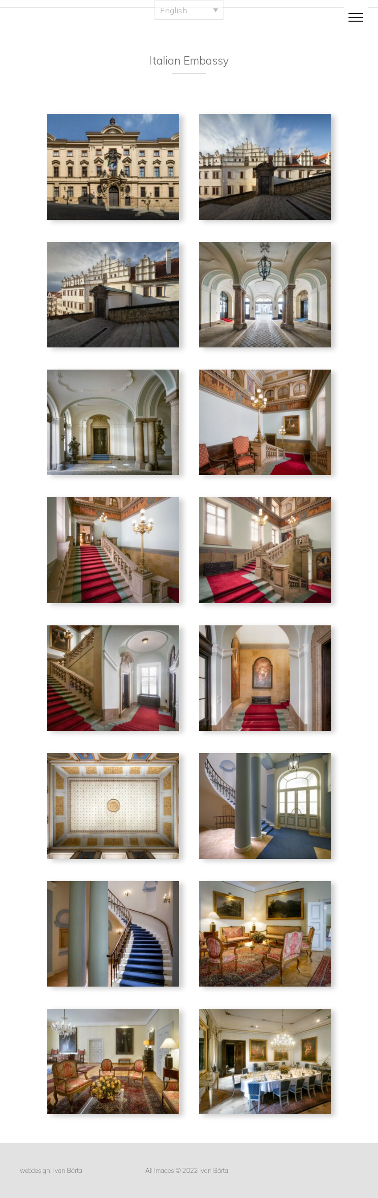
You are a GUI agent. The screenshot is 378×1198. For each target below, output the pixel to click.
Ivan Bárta (67, 1170)
